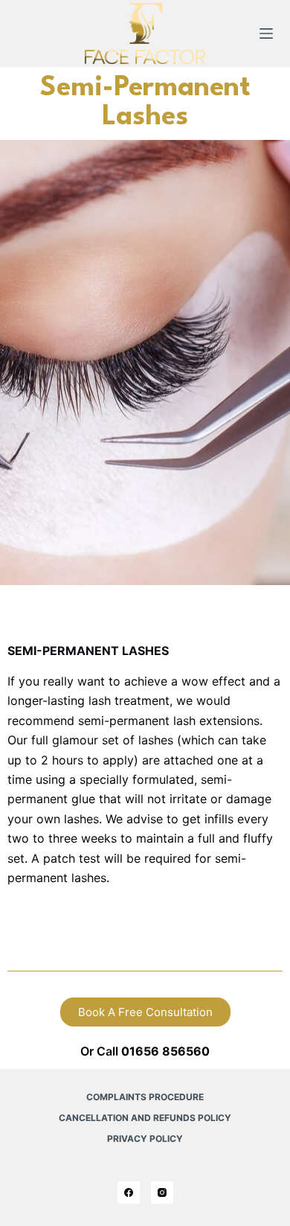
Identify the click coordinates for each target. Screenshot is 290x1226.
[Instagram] (162, 1192)
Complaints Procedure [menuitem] (145, 1096)
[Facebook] (128, 1192)
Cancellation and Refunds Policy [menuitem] (145, 1117)
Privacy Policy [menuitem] (145, 1138)
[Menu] (266, 33)
